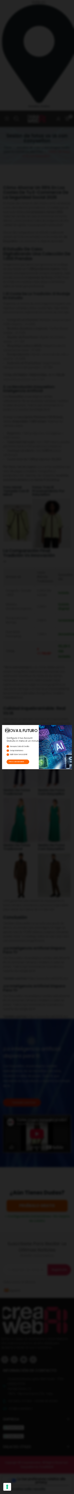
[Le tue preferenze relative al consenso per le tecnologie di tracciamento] (7, 1487)
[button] (7, 730)
